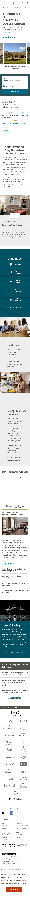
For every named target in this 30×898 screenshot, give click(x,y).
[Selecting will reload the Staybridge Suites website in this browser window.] (9, 785)
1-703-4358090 (22, 115)
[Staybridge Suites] (5, 2)
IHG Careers (19, 823)
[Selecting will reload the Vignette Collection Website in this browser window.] (23, 727)
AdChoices (5, 837)
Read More (6, 186)
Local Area (16, 8)
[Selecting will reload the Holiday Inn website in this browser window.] (9, 771)
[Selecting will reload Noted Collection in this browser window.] (9, 742)
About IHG (4, 823)
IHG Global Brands (21, 828)
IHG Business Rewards (22, 825)
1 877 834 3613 (21, 846)
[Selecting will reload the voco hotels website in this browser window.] (23, 742)
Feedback (4, 839)
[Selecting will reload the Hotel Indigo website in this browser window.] (23, 735)
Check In (5, 78)
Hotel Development (7, 830)
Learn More (7, 564)
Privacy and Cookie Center (21, 831)
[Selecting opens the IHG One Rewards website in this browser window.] (15, 799)
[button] (27, 2)
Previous (13, 215)
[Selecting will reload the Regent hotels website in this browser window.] (23, 720)
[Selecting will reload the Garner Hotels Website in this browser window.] (23, 771)
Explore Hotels (20, 834)
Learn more (6, 861)
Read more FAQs (14, 698)
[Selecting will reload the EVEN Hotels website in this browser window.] (9, 764)
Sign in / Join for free (19, 2)
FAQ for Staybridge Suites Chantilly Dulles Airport (15, 665)
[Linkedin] (12, 813)
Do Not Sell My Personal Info (6, 834)
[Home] (3, 707)
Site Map (18, 837)
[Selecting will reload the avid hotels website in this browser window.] (9, 778)
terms (17, 879)
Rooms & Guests (7, 84)
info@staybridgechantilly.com (16, 113)
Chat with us (5, 825)
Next (17, 215)
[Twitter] (7, 813)
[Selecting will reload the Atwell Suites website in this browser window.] (23, 778)
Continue (14, 889)
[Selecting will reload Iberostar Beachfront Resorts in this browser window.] (9, 756)
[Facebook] (3, 813)
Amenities (6, 8)
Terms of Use (5, 828)
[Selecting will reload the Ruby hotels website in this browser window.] (9, 749)
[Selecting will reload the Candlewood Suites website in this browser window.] (15, 793)
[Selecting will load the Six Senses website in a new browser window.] (9, 720)
